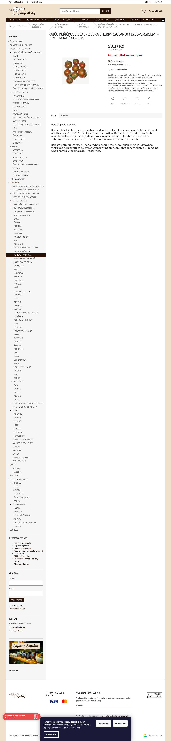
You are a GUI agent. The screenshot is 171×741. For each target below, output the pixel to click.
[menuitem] (15, 20)
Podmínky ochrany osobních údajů (28, 551)
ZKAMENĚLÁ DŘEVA (21, 515)
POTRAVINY (18, 153)
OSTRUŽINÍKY (19, 436)
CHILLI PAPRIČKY (20, 201)
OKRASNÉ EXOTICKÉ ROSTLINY (26, 204)
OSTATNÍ (17, 327)
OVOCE (16, 410)
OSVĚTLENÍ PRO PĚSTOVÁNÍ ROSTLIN (28, 403)
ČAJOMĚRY (17, 135)
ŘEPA (16, 352)
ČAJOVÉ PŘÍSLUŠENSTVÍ (20, 49)
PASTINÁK (18, 338)
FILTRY (16, 110)
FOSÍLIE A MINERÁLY (18, 479)
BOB (16, 385)
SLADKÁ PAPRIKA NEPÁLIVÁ (26, 313)
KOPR (16, 240)
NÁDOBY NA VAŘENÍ (21, 172)
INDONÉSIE (19, 493)
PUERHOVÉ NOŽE (20, 106)
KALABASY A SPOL (20, 114)
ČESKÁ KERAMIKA (20, 92)
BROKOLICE (19, 266)
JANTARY (17, 519)
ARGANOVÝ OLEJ (20, 157)
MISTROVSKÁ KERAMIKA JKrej (26, 99)
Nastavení (51, 734)
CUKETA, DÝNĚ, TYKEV (23, 320)
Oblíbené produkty (22, 556)
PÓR (16, 374)
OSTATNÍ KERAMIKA (21, 103)
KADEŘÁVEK (19, 273)
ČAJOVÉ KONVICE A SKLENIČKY (26, 164)
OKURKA (17, 305)
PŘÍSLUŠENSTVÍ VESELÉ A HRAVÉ (27, 125)
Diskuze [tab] (64, 115)
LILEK (16, 298)
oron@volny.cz (19, 627)
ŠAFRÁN (16, 168)
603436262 (18, 630)
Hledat (105, 11)
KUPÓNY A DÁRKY (17, 179)
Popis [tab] (53, 115)
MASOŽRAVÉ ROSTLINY (23, 443)
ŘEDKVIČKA (19, 349)
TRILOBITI (17, 512)
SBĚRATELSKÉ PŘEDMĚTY (24, 81)
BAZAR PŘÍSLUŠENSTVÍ (23, 132)
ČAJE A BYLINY (16, 41)
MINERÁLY (17, 483)
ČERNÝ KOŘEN (20, 360)
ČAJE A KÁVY (18, 161)
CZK (147, 2)
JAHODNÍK (17, 414)
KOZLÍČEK (18, 229)
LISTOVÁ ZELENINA (21, 215)
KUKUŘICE (18, 294)
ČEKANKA (18, 233)
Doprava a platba (21, 545)
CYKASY (16, 454)
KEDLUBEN (18, 280)
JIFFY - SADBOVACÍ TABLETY (25, 407)
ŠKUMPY (17, 428)
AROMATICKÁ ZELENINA (23, 211)
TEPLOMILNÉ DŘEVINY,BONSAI (26, 190)
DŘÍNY (16, 425)
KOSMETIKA (18, 150)
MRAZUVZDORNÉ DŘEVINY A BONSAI (28, 186)
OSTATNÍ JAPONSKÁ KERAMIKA (26, 85)
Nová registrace (15, 605)
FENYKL (17, 269)
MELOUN (17, 302)
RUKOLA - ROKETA (21, 237)
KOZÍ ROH (19, 316)
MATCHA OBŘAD (20, 70)
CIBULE (17, 378)
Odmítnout (103, 723)
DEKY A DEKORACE (20, 175)
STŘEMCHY (18, 432)
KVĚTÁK (17, 284)
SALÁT (16, 219)
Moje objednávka (21, 564)
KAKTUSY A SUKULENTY (23, 439)
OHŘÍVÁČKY (18, 143)
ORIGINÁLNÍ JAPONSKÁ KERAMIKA (27, 52)
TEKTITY (16, 486)
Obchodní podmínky (22, 548)
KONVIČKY (17, 63)
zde (78, 727)
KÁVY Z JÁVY (15, 475)
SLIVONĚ (17, 421)
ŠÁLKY (16, 56)
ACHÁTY (16, 490)
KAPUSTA (18, 276)
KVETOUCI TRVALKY (21, 457)
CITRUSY (17, 418)
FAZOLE (17, 389)
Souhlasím (120, 723)
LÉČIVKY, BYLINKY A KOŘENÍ (24, 197)
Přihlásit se (16, 600)
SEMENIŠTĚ (15, 182)
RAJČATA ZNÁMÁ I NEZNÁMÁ (25, 248)
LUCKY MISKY (19, 96)
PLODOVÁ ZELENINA (22, 291)
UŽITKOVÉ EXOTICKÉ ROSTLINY (26, 193)
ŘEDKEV (17, 345)
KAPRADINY (18, 450)
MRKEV (17, 334)
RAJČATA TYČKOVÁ (22, 251)
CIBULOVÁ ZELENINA (22, 367)
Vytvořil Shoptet (155, 735)
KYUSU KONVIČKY (20, 67)
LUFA (16, 324)
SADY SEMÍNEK (19, 461)
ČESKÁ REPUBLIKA (22, 497)
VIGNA (17, 392)
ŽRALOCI (17, 526)
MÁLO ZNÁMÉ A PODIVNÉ (24, 258)
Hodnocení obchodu (22, 543)
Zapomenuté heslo (17, 608)
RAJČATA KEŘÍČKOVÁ (23, 255)
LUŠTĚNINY (18, 381)
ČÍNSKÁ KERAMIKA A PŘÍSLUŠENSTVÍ (28, 88)
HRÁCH (17, 400)
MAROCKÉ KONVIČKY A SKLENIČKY (27, 117)
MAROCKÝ (17, 472)
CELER (16, 356)
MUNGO (17, 396)
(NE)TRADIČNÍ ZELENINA (23, 208)
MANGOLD (18, 244)
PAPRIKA (17, 309)
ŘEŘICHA (18, 226)
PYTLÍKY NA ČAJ (19, 139)
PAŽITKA (17, 370)
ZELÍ (16, 287)
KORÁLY (16, 508)
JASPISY (16, 501)
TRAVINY (16, 446)
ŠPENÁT (17, 222)
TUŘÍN (16, 363)
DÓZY (15, 128)
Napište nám (19, 553)
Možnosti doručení (116, 61)
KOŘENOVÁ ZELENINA (22, 331)
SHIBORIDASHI (19, 74)
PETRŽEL (18, 342)
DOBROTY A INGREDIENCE (21, 45)
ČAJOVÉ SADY (19, 78)
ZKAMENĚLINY (19, 504)
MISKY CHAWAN (20, 59)
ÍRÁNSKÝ (16, 468)
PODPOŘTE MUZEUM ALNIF (24, 522)
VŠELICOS (14, 530)
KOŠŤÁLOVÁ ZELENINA (23, 262)
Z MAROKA (14, 146)
